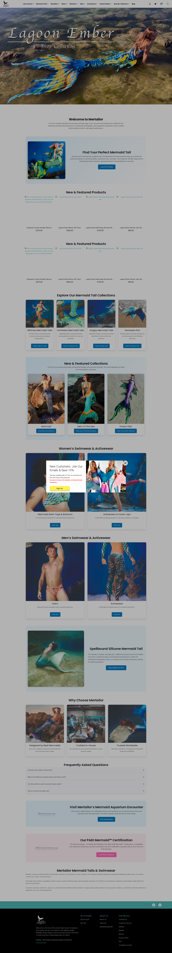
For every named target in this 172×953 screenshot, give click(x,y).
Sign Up (59, 488)
